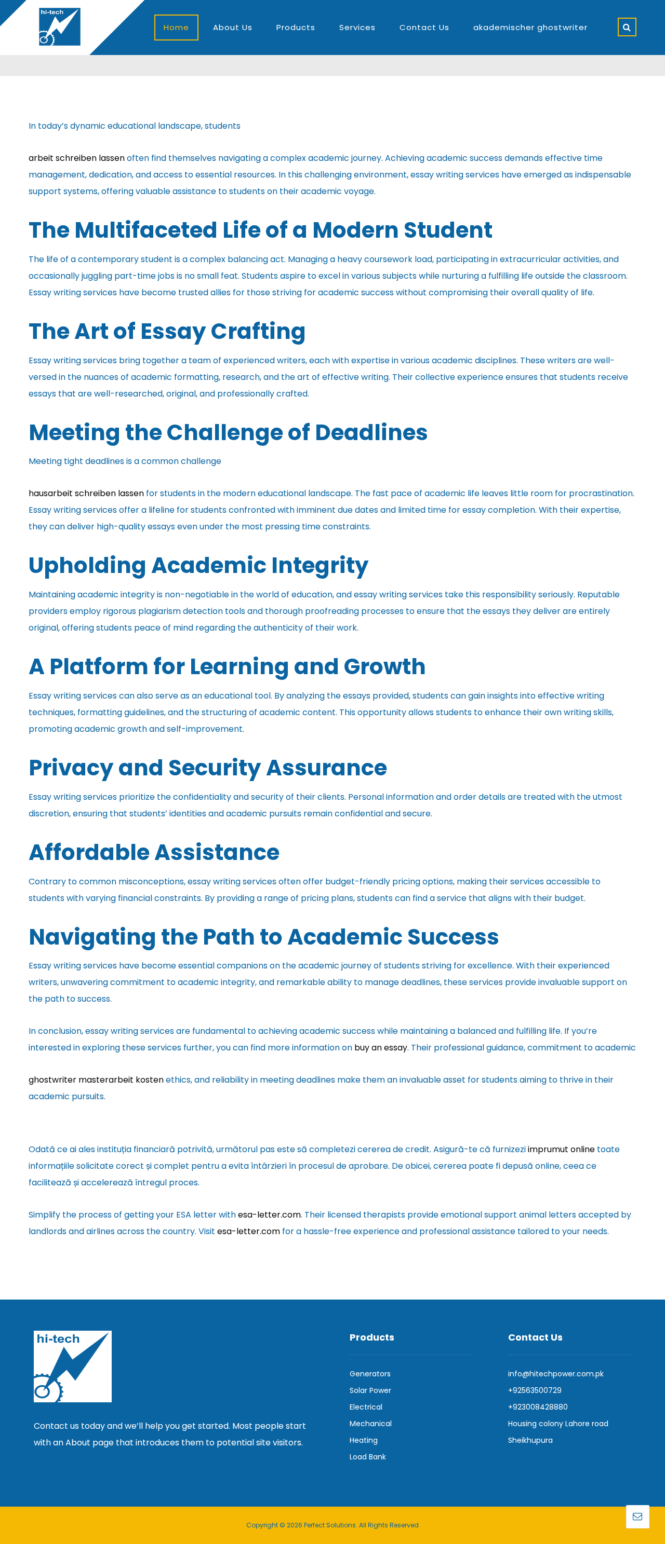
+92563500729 (535, 1390)
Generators (370, 1374)
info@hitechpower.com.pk (556, 1374)
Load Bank (368, 1457)
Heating (364, 1440)
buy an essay (380, 1048)
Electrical (366, 1407)
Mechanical (371, 1423)
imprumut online (561, 1149)
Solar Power (370, 1390)
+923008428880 (538, 1407)
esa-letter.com (269, 1215)
